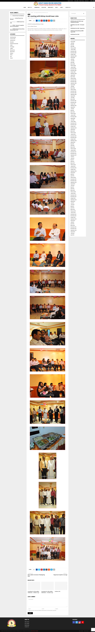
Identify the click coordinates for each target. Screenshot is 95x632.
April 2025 (72, 62)
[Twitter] (91, 1)
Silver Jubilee (76, 0)
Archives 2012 (57, 591)
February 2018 (73, 148)
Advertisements (13, 37)
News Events (50, 7)
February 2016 (73, 177)
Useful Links (86, 0)
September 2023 (73, 83)
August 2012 (73, 231)
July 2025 (72, 59)
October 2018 (73, 139)
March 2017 (73, 163)
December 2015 (73, 179)
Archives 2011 (12, 40)
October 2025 (73, 54)
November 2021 (73, 102)
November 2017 (73, 153)
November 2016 (73, 167)
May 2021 (72, 110)
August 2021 (73, 107)
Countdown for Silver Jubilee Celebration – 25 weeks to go (47, 592)
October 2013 (73, 217)
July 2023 (72, 86)
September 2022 (73, 94)
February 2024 (73, 78)
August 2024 (73, 75)
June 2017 (72, 158)
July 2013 (72, 222)
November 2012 (73, 228)
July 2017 (72, 156)
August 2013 (73, 220)
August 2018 (73, 142)
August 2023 (73, 84)
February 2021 (73, 113)
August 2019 (73, 129)
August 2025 (73, 57)
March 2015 (73, 190)
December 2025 (73, 51)
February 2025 (73, 65)
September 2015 (73, 182)
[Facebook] (90, 1)
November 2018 (73, 137)
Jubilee (29, 14)
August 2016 (73, 172)
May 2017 (72, 159)
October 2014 (73, 198)
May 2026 (72, 44)
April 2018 (72, 145)
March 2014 (73, 209)
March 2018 (73, 147)
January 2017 (73, 166)
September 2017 (73, 155)
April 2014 (72, 207)
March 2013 (73, 225)
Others (11, 54)
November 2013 (73, 215)
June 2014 (72, 204)
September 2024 (73, 73)
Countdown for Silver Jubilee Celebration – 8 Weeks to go (33, 592)
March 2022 (73, 99)
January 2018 (73, 150)
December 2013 (73, 214)
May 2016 (72, 174)
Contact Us (67, 7)
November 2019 (73, 124)
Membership (37, 7)
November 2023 (73, 81)
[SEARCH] (84, 13)
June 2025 (72, 60)
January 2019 (73, 134)
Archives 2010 (12, 38)
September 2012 (73, 230)
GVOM (56, 7)
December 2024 (73, 68)
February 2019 (73, 132)
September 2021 (73, 105)
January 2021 (73, 115)
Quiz (11, 56)
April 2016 (72, 175)
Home (25, 7)
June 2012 (72, 233)
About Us (30, 7)
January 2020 (73, 121)
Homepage (12, 46)
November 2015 (73, 180)
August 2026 (73, 41)
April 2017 (72, 161)
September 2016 (73, 171)
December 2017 (73, 151)
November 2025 (73, 52)
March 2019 (73, 131)
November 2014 (73, 196)
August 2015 (73, 183)
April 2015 (72, 188)
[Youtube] (82, 622)
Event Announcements (14, 43)
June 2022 (72, 97)
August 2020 (73, 118)
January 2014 (73, 212)
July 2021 (72, 108)
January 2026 (73, 49)
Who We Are (27, 621)
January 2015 (73, 193)
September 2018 (73, 140)
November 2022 (73, 92)
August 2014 (73, 201)
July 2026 (72, 43)
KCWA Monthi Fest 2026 (75, 34)
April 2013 (72, 223)
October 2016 (73, 169)
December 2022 (73, 91)
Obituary (11, 53)
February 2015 (73, 191)
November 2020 (73, 116)
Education (44, 7)
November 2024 (73, 70)
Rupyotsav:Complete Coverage (60, 575)
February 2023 (73, 89)
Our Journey (27, 623)
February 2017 (73, 164)
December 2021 (73, 100)
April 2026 (72, 46)
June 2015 (72, 185)
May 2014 (72, 206)
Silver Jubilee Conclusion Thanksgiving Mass (36, 575)
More (61, 7)
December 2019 (73, 123)
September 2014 (73, 199)
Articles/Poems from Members (18, 15)
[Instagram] (92, 1)
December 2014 (73, 195)
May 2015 (72, 187)
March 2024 (73, 76)
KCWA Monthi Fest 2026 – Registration (78, 28)
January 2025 (73, 67)
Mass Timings (81, 0)
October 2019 (73, 126)
